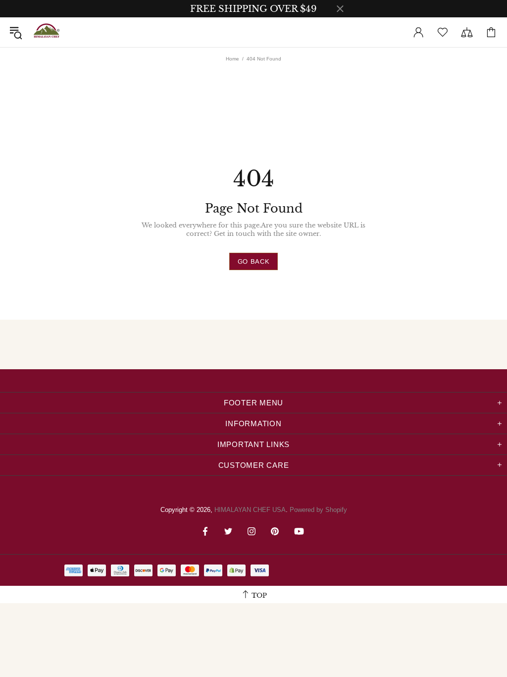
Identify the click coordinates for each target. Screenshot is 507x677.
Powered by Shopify (318, 509)
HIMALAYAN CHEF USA (46, 32)
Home (232, 58)
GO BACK (254, 261)
